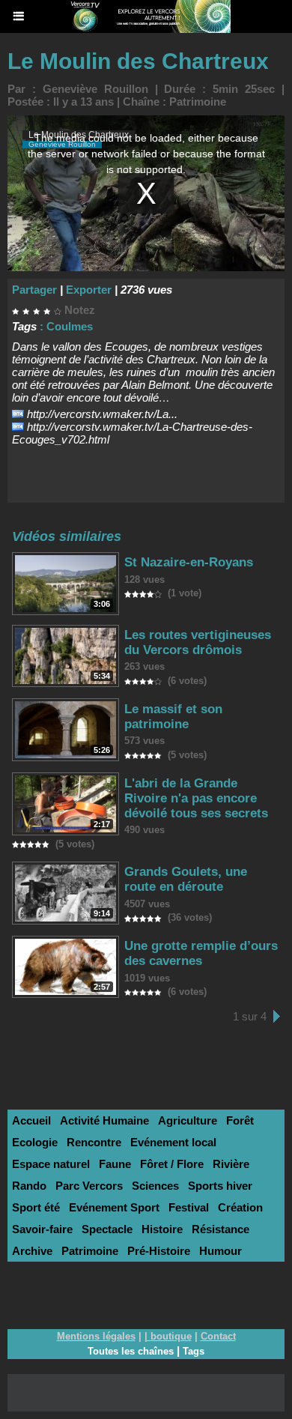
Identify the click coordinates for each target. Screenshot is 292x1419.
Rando (29, 1185)
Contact (218, 1336)
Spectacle (107, 1229)
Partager (34, 289)
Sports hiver (220, 1185)
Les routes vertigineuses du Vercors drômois (197, 642)
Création (240, 1207)
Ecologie (35, 1142)
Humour (220, 1250)
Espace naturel (51, 1164)
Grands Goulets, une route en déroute (185, 879)
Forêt (240, 1120)
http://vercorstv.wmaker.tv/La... (102, 414)
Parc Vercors (89, 1185)
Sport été (36, 1207)
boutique (171, 1336)
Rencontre (94, 1142)
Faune (115, 1164)
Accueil (31, 1120)
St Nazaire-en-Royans (188, 562)
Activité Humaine (104, 1120)
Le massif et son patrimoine (173, 716)
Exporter (89, 289)
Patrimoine (197, 101)
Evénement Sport (114, 1207)
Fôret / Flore (172, 1164)
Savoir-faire (42, 1229)
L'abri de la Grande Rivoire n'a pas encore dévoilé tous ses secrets (196, 798)
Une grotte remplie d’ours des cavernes (201, 953)
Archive (32, 1250)
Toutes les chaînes (131, 1351)
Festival (188, 1207)
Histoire (162, 1229)
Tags (193, 1351)
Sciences (155, 1185)
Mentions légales (96, 1336)
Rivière (231, 1164)
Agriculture (187, 1120)
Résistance (220, 1229)
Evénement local (173, 1142)
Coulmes (69, 326)
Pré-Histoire (158, 1250)
